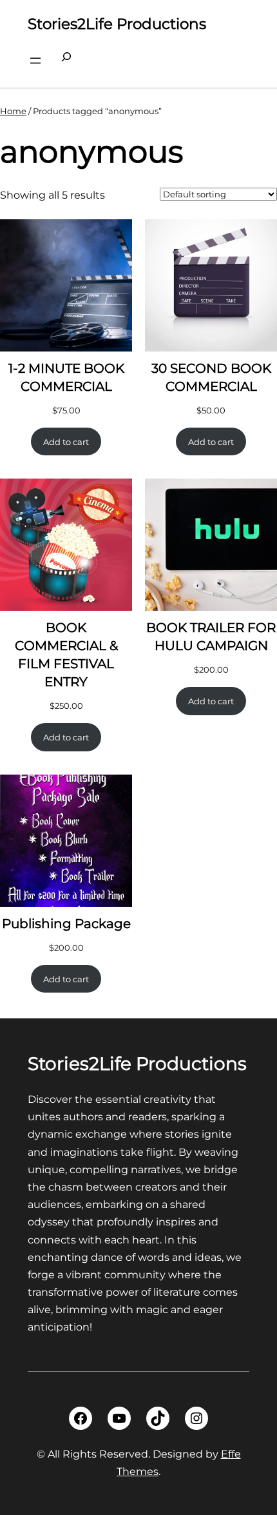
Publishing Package (66, 923)
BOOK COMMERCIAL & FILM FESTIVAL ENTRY (66, 654)
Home (13, 111)
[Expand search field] (66, 60)
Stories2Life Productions (117, 24)
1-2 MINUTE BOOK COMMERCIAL (66, 377)
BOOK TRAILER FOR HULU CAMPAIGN (211, 636)
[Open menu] (35, 60)
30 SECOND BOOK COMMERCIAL (211, 377)
